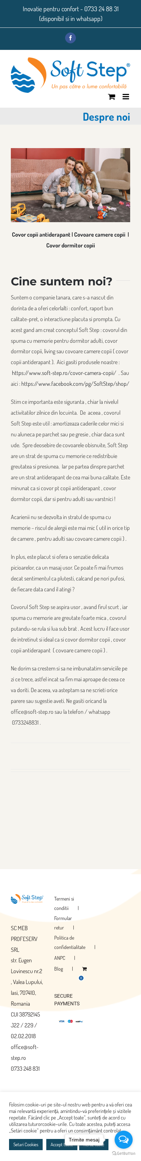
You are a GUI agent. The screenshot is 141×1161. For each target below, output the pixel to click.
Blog (58, 969)
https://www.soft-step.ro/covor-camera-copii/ (65, 372)
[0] (84, 969)
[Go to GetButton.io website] (123, 1153)
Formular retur (63, 923)
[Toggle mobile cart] (111, 96)
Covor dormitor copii (70, 245)
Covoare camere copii (99, 234)
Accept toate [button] (62, 1144)
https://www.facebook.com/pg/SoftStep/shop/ (75, 383)
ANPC (59, 958)
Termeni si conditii (64, 903)
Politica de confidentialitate (69, 942)
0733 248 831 (25, 1068)
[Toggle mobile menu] (126, 96)
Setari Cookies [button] (25, 1144)
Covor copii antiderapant (41, 234)
